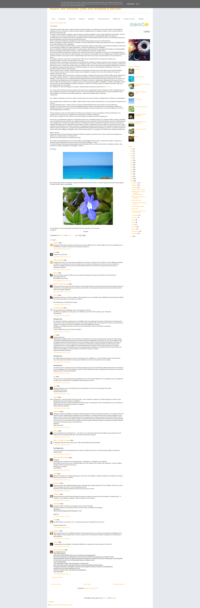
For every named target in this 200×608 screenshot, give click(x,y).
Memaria (56, 273)
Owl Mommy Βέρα (59, 307)
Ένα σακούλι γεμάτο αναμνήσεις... (140, 122)
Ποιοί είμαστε (62, 18)
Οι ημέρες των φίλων (129, 18)
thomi (55, 386)
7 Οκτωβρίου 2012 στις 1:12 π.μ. (62, 516)
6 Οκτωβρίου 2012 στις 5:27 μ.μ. (62, 479)
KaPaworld (62, 235)
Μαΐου (133, 224)
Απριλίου (134, 226)
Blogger (114, 598)
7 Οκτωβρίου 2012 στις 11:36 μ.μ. (62, 546)
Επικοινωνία (72, 18)
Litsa (55, 252)
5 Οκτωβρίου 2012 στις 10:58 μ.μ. (62, 454)
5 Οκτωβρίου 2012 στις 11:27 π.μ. (62, 304)
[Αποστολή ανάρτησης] (76, 235)
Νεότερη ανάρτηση (56, 584)
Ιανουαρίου (135, 233)
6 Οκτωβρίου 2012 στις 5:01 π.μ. (62, 470)
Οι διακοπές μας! (139, 76)
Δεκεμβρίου (135, 182)
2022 (131, 158)
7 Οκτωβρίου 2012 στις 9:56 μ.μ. (62, 538)
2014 (131, 176)
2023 (131, 155)
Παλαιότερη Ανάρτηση (119, 584)
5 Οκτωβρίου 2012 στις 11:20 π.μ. (62, 269)
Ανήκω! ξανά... (139, 99)
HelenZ (55, 473)
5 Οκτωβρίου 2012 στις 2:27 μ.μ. (62, 393)
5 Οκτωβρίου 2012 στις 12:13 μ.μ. (62, 352)
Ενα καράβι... (135, 208)
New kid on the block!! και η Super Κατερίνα (138, 211)
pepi (55, 376)
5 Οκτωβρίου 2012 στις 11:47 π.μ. (62, 331)
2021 (131, 160)
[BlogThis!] (80, 235)
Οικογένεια (82, 18)
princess (56, 430)
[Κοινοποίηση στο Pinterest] (85, 235)
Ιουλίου (134, 219)
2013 (131, 178)
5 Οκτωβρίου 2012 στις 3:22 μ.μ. (62, 427)
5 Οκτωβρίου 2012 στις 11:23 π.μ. (62, 291)
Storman (105, 598)
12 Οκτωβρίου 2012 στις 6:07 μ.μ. (62, 574)
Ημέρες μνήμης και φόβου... (138, 189)
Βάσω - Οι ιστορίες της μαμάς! (62, 440)
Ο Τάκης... (137, 69)
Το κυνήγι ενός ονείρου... (141, 106)
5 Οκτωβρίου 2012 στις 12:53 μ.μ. (62, 362)
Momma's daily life (59, 260)
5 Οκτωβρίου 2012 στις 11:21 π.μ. (62, 280)
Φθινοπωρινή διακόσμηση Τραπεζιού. (138, 197)
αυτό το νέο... (108, 86)
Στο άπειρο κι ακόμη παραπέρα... (140, 114)
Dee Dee (56, 295)
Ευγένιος (56, 542)
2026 (131, 149)
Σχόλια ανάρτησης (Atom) (91, 588)
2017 (131, 169)
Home (53, 18)
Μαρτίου (134, 229)
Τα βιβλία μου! (116, 18)
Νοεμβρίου (135, 185)
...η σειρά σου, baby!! (140, 129)
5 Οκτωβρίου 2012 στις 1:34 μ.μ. (62, 373)
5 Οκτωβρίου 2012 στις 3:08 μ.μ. (62, 408)
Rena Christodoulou (59, 549)
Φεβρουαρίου (135, 231)
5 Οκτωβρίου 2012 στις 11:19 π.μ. (62, 256)
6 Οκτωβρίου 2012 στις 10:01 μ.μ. (62, 500)
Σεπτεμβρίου (135, 215)
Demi (55, 519)
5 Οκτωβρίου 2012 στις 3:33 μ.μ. (62, 437)
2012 (131, 180)
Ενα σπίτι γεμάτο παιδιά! (137, 206)
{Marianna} (57, 530)
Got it (138, 4)
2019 (131, 164)
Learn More (130, 4)
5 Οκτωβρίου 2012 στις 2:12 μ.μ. (62, 382)
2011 (131, 236)
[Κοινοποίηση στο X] (82, 235)
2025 (131, 151)
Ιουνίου (134, 222)
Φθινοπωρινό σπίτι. (136, 200)
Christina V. (57, 494)
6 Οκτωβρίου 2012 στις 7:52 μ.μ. (62, 490)
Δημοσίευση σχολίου (57, 577)
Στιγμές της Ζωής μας (103, 18)
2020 (131, 162)
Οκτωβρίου (135, 187)
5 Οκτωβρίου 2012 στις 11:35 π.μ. (62, 315)
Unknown (56, 242)
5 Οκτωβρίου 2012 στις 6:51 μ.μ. (62, 444)
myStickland (57, 411)
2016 (131, 171)
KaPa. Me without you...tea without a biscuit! (86, 8)
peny (55, 335)
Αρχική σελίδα (87, 584)
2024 (131, 153)
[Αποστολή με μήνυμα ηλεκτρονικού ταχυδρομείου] (79, 235)
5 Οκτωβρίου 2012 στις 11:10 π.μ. (62, 249)
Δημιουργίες (91, 18)
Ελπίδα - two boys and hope (61, 284)
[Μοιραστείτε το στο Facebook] (83, 235)
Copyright (140, 18)
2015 (131, 174)
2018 (131, 167)
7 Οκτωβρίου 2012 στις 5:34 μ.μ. (62, 527)
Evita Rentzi (57, 483)
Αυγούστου (135, 217)
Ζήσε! (136, 136)
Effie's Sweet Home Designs (61, 457)
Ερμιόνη (56, 397)
